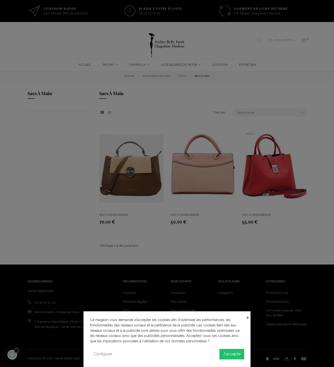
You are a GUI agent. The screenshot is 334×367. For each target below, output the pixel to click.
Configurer (103, 354)
